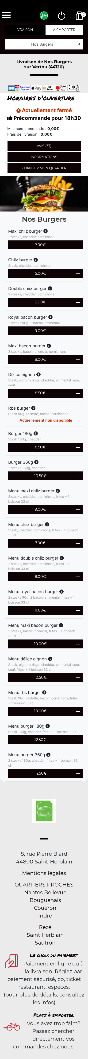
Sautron (45, 943)
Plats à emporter (53, 1015)
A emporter (64, 30)
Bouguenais (45, 900)
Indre (45, 916)
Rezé (45, 927)
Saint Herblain (45, 935)
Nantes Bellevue (45, 892)
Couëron (45, 908)
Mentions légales (44, 873)
